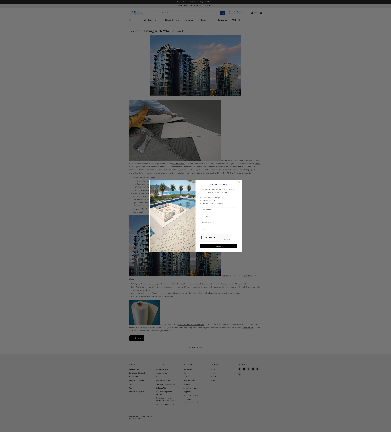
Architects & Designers (213, 198)
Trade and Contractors (213, 204)
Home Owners (209, 201)
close (239, 182)
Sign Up (218, 246)
